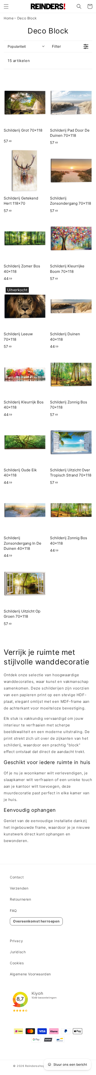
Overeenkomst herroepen (36, 921)
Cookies (17, 963)
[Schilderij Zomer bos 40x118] (25, 238)
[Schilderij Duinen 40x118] (71, 306)
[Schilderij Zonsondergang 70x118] (71, 170)
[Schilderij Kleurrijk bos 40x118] (25, 374)
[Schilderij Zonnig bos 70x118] (71, 374)
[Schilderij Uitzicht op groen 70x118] (25, 583)
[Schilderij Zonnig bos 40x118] (71, 510)
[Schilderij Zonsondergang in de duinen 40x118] (25, 510)
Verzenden (19, 888)
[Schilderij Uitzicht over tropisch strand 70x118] (71, 442)
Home (9, 18)
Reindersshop (35, 1066)
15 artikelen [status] (19, 60)
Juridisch (18, 952)
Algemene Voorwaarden (30, 974)
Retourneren (20, 899)
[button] (6, 6)
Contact (17, 877)
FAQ (13, 910)
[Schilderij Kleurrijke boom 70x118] (71, 238)
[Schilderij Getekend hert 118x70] (25, 170)
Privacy (16, 941)
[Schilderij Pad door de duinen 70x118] (71, 102)
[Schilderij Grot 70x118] (25, 102)
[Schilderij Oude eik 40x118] (25, 442)
